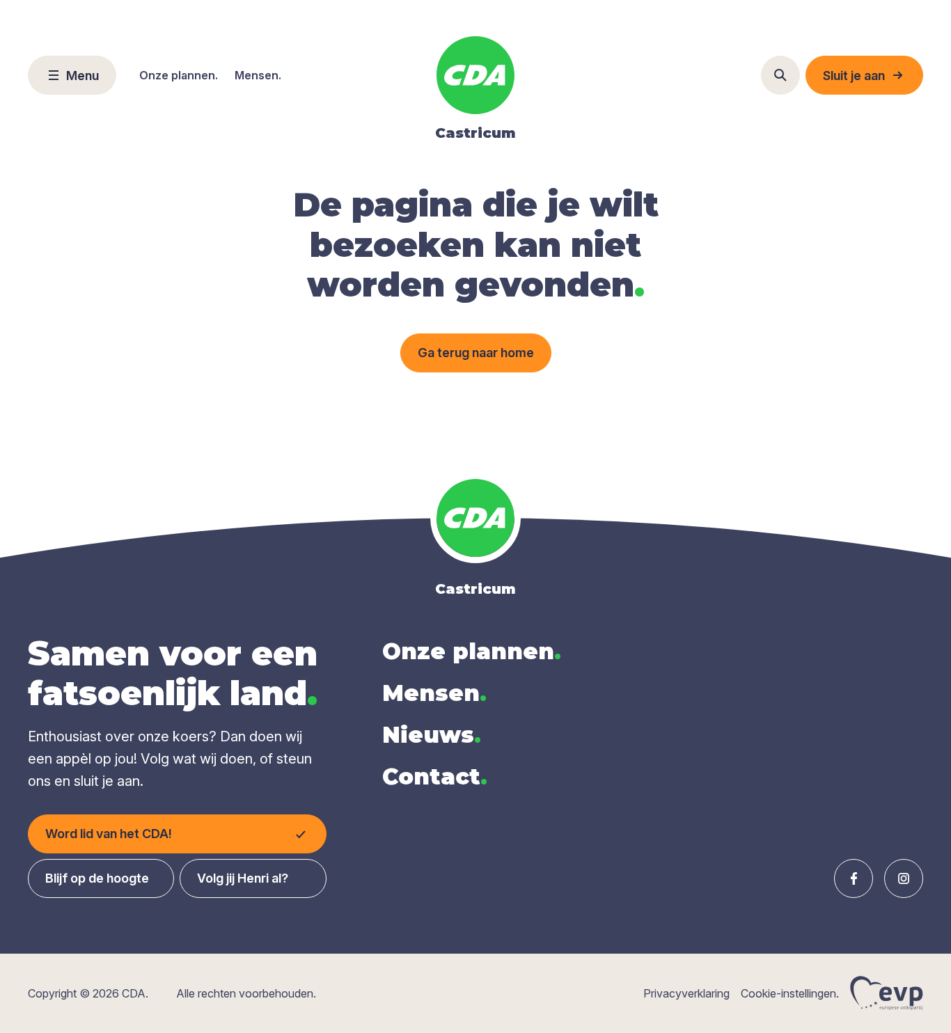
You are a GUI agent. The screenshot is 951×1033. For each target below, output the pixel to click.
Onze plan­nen (471, 651)
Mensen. (258, 75)
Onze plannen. (178, 75)
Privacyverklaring (686, 993)
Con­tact (434, 776)
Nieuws (431, 734)
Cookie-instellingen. (790, 993)
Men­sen (434, 693)
